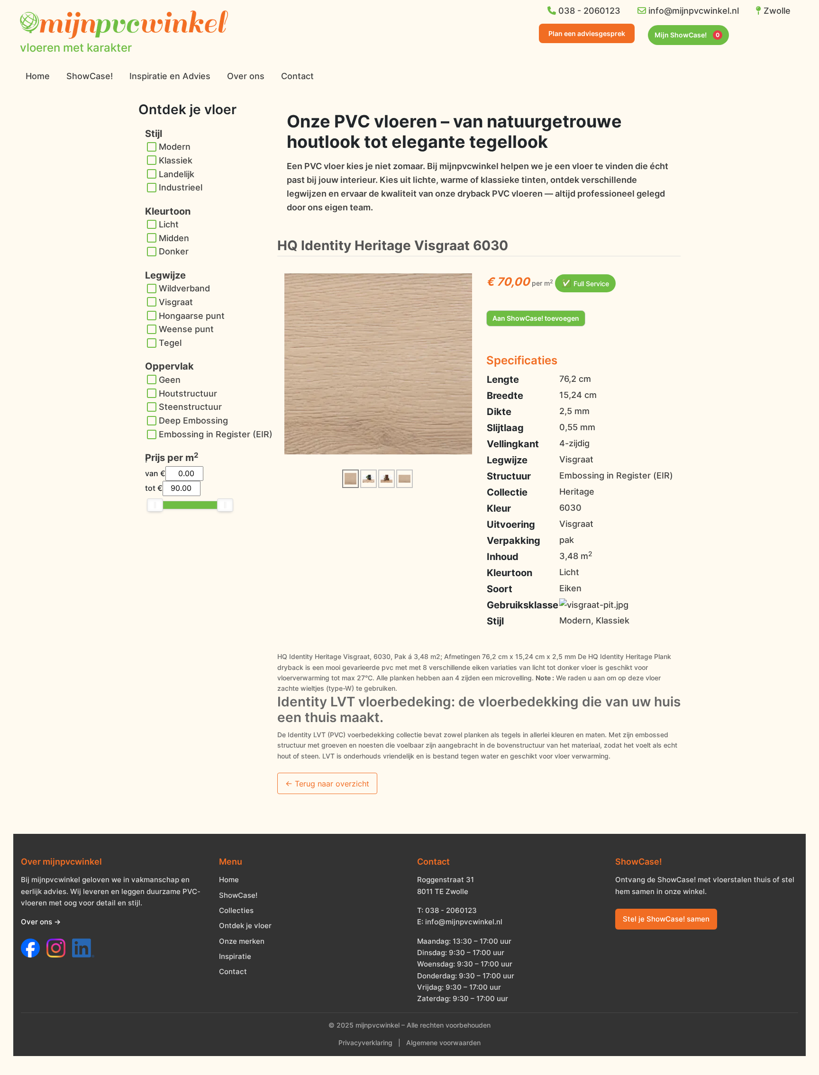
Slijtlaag (505, 428)
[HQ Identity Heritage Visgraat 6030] (378, 363)
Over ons (245, 76)
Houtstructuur (188, 393)
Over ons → (41, 921)
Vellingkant (513, 444)
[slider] (155, 505)
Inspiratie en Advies (169, 76)
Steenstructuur (190, 407)
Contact (297, 76)
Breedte (505, 395)
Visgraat (176, 302)
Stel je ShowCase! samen (666, 918)
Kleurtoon (509, 572)
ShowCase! (89, 76)
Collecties (236, 910)
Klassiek (175, 160)
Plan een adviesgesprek (586, 33)
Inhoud (503, 556)
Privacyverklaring (365, 1043)
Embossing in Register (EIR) (216, 434)
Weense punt (186, 329)
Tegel (170, 343)
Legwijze (507, 460)
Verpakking (513, 540)
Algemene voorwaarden (443, 1043)
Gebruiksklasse (522, 605)
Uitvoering (511, 524)
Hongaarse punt (192, 316)
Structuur (509, 476)
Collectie (507, 492)
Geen (170, 380)
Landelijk (176, 174)
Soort (499, 589)
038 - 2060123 (588, 11)
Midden (174, 238)
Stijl (495, 621)
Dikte (499, 411)
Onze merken (241, 941)
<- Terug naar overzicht (327, 783)
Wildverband (184, 288)
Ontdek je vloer (245, 925)
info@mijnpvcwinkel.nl (692, 11)
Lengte (503, 379)
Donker (174, 251)
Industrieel (180, 187)
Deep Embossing (193, 420)
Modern (175, 147)
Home (38, 76)
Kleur (499, 508)
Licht (169, 224)
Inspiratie (235, 956)
